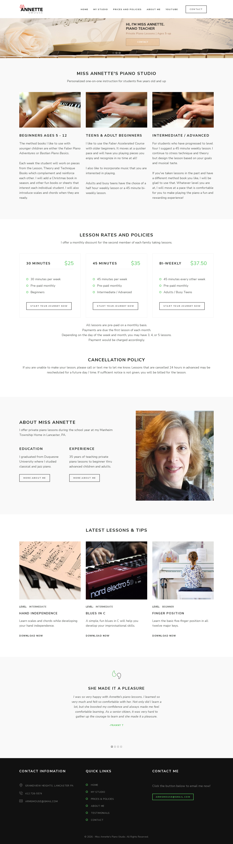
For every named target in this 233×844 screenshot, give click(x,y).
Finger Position (168, 613)
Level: (23, 606)
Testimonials (100, 813)
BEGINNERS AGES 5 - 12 (43, 135)
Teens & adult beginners (114, 135)
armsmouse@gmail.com (41, 801)
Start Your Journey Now (49, 306)
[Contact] (116, 38)
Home (84, 9)
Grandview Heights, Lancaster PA (49, 785)
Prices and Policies (127, 9)
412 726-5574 (33, 793)
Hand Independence (38, 613)
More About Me (34, 478)
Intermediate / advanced (180, 135)
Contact (196, 9)
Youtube (172, 9)
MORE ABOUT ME (84, 478)
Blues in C (96, 613)
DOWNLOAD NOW (31, 635)
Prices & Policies (102, 799)
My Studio (100, 9)
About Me (154, 9)
